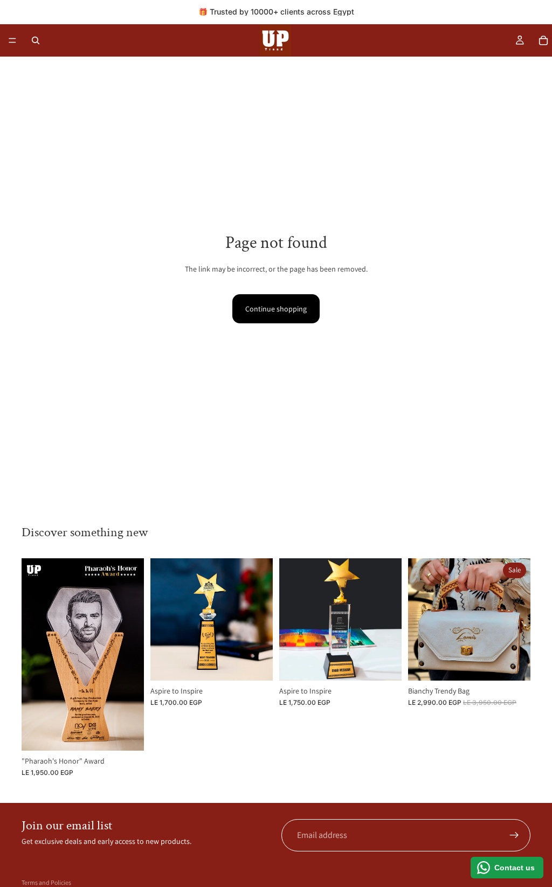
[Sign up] (514, 835)
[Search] (35, 40)
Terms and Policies (46, 882)
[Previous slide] (33, 654)
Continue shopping (276, 309)
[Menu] (12, 40)
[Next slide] (132, 654)
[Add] (127, 734)
